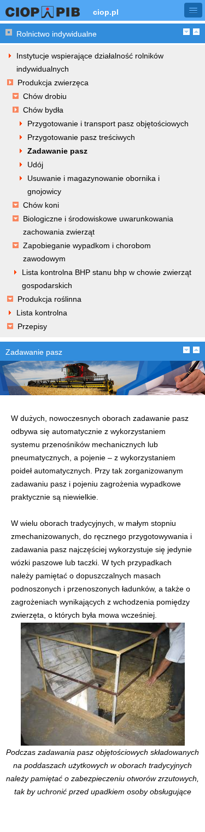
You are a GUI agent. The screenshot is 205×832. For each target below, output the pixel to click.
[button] (193, 10)
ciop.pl (106, 12)
